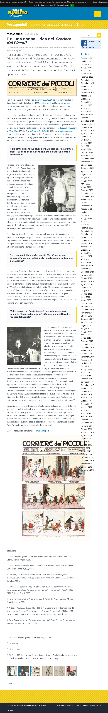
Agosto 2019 (86, 322)
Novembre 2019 (88, 312)
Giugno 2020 (86, 290)
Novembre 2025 (88, 86)
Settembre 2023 (87, 168)
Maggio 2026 (86, 67)
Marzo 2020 (86, 300)
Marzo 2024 (86, 149)
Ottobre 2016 (86, 429)
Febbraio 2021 (87, 265)
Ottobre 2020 (86, 278)
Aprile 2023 (85, 184)
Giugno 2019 (86, 328)
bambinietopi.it (42, 431)
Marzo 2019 (86, 338)
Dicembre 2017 (87, 385)
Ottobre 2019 (86, 316)
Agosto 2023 (86, 171)
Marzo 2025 (86, 111)
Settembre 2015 (87, 470)
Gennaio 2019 (87, 344)
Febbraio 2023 (87, 190)
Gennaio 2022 (87, 231)
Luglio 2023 (86, 174)
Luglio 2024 (86, 136)
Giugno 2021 (86, 253)
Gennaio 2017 (87, 419)
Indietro (10, 683)
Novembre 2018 (88, 350)
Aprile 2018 (85, 372)
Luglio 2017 (86, 401)
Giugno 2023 (86, 177)
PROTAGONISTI (15, 34)
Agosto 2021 (86, 246)
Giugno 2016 (86, 441)
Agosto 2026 (86, 58)
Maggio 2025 (86, 105)
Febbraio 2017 (87, 416)
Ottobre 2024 (86, 127)
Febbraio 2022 (87, 228)
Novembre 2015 (88, 463)
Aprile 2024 (85, 146)
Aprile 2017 (85, 410)
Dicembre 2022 (87, 196)
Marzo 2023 (86, 187)
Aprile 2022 (85, 221)
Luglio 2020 (86, 287)
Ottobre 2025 (86, 89)
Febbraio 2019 (87, 341)
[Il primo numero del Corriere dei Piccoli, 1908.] (35, 671)
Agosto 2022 (86, 209)
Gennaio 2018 (87, 382)
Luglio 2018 (86, 363)
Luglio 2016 (86, 438)
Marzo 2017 (86, 413)
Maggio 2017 (86, 407)
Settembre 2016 (87, 432)
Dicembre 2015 (87, 460)
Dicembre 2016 (87, 422)
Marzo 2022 (86, 224)
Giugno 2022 (86, 215)
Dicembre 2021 (87, 234)
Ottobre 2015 (86, 467)
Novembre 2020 (88, 275)
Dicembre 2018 (87, 347)
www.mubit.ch (72, 705)
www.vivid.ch (96, 705)
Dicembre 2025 (87, 83)
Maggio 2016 (86, 445)
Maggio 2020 (86, 294)
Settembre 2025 (87, 92)
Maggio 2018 (86, 369)
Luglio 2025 (86, 99)
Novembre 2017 (88, 388)
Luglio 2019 (86, 325)
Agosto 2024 (86, 133)
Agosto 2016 (86, 435)
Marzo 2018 (86, 375)
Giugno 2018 (86, 366)
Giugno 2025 (86, 102)
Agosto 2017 (86, 397)
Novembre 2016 (88, 426)
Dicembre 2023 (87, 158)
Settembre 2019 (87, 319)
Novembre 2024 (88, 124)
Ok (72, 5)
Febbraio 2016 (87, 454)
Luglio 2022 (86, 212)
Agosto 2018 (86, 360)
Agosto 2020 (86, 284)
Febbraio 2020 (87, 303)
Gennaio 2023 (87, 193)
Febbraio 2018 (87, 378)
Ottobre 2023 (86, 165)
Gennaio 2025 (87, 117)
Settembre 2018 (87, 357)
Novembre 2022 (88, 199)
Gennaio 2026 (87, 80)
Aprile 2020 (85, 297)
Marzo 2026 (86, 73)
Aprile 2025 (85, 108)
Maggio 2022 (86, 218)
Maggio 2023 (86, 180)
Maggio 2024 (86, 143)
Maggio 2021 (86, 256)
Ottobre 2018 (86, 353)
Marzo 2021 (86, 262)
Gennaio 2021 (87, 268)
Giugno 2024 (86, 140)
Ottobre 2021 (86, 240)
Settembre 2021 (87, 243)
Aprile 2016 (85, 448)
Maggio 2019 (86, 331)
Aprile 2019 (85, 334)
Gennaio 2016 (87, 457)
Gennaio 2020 (87, 306)
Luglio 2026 (86, 61)
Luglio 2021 (86, 250)
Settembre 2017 (87, 394)
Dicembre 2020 (87, 272)
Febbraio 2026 (87, 77)
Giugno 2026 (86, 64)
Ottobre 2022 (86, 202)
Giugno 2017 (86, 404)
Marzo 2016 (86, 451)
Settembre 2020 (87, 281)
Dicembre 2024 (87, 121)
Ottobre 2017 (86, 391)
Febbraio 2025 (87, 114)
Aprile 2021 (85, 259)
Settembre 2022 (87, 205)
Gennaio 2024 (87, 155)
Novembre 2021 (88, 237)
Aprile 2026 (85, 70)
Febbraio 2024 (87, 152)
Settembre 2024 (87, 130)
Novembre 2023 (88, 161)
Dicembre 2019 (87, 309)
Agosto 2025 (86, 95)
